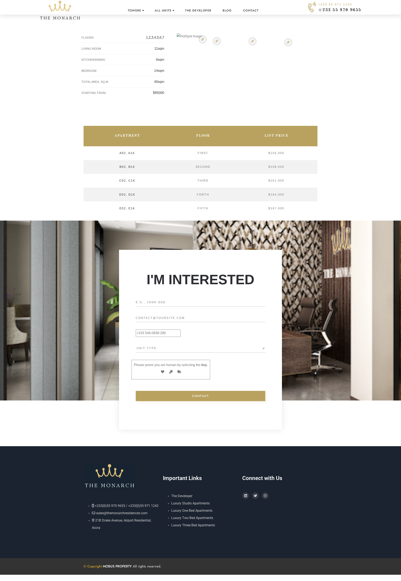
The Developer (198, 10)
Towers (134, 10)
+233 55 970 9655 (339, 10)
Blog (227, 10)
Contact (251, 10)
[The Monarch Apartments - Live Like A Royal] (60, 10)
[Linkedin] (245, 495)
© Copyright (93, 566)
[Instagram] (265, 495)
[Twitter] (255, 495)
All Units (163, 10)
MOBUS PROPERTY (117, 566)
